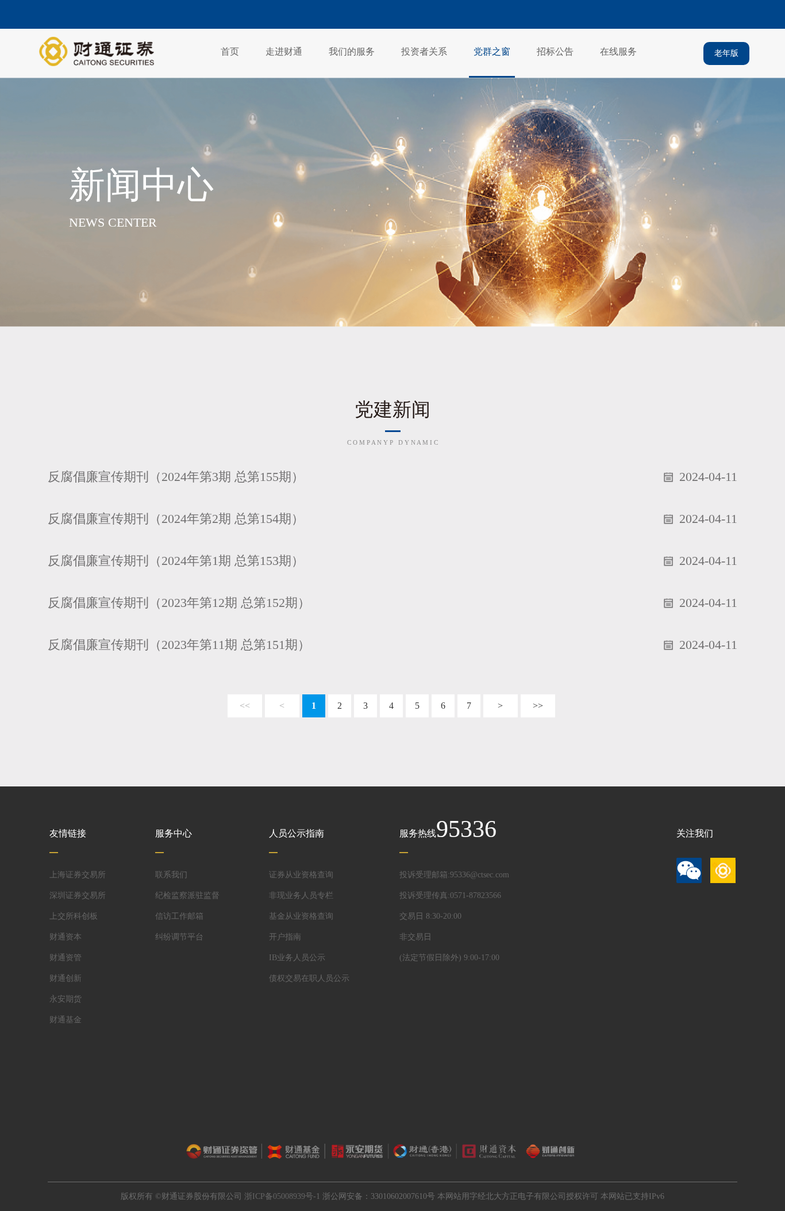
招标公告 (555, 51)
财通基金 (65, 1019)
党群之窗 (492, 51)
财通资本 (65, 937)
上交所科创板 (73, 916)
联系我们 (171, 874)
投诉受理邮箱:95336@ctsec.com (454, 874)
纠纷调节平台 (179, 937)
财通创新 (65, 978)
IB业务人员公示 (297, 957)
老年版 (726, 53)
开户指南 (285, 937)
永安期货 (65, 999)
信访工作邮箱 (179, 916)
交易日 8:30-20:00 (430, 916)
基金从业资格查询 (301, 916)
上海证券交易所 (77, 874)
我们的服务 (352, 51)
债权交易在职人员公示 (309, 978)
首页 (230, 51)
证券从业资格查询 (301, 874)
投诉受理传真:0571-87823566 (450, 895)
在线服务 (618, 51)
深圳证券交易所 (77, 895)
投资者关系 (424, 51)
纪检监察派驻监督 (187, 895)
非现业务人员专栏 (301, 895)
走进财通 (283, 51)
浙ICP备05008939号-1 (282, 1196)
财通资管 (65, 957)
